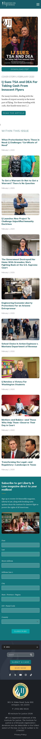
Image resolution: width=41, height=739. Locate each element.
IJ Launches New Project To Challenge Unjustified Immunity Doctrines (18, 221)
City (3, 583)
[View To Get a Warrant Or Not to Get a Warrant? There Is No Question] (20, 166)
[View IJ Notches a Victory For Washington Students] (20, 367)
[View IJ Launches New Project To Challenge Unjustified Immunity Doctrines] (20, 204)
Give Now (20, 668)
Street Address (7, 561)
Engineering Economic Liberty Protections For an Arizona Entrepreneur (17, 305)
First (3, 540)
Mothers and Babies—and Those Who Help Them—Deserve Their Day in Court (19, 422)
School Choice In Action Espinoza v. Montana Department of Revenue (20, 345)
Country (5, 617)
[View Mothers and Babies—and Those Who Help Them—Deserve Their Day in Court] (20, 405)
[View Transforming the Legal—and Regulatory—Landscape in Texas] (20, 447)
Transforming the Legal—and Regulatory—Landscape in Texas (19, 463)
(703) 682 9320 (22, 709)
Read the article (13, 113)
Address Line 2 (7, 572)
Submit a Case (20, 662)
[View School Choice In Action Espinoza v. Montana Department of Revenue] (20, 329)
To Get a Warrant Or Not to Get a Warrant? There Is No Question (20, 182)
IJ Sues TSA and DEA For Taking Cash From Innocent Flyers (20, 85)
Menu (8, 647)
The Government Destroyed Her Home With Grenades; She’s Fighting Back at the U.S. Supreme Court (19, 263)
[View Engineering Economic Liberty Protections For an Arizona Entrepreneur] (20, 288)
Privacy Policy (20, 734)
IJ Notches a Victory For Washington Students (14, 383)
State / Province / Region (11, 594)
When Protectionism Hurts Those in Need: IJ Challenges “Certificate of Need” (20, 142)
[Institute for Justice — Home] (9, 4)
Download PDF (20, 69)
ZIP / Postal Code (8, 606)
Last (3, 549)
